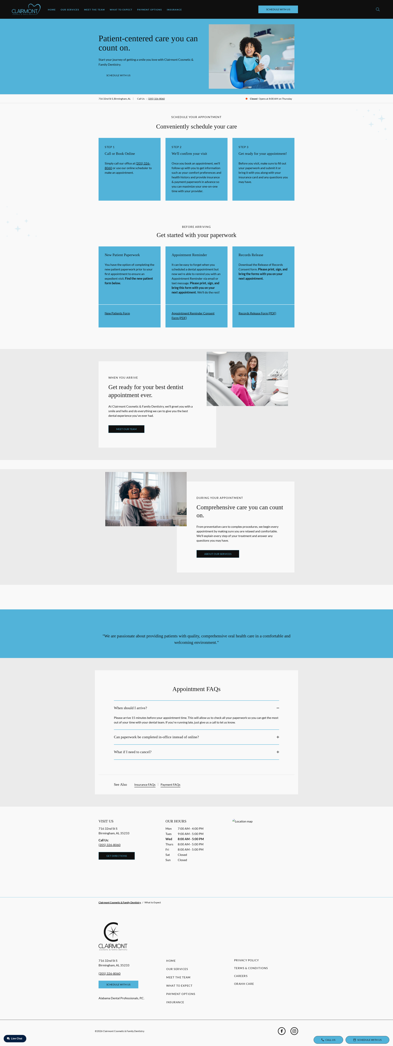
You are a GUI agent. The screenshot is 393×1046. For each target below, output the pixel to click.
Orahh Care (244, 983)
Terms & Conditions (251, 968)
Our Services (70, 9)
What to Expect (121, 9)
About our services (217, 553)
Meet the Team (94, 9)
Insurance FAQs (145, 784)
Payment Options (149, 9)
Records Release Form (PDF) (257, 313)
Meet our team (126, 429)
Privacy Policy (246, 960)
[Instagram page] (294, 1031)
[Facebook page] (282, 1031)
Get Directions (116, 855)
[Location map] (263, 852)
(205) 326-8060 (156, 98)
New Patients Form (117, 313)
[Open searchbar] (377, 9)
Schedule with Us (278, 9)
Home (52, 9)
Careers (241, 976)
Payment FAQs (170, 784)
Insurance (174, 9)
